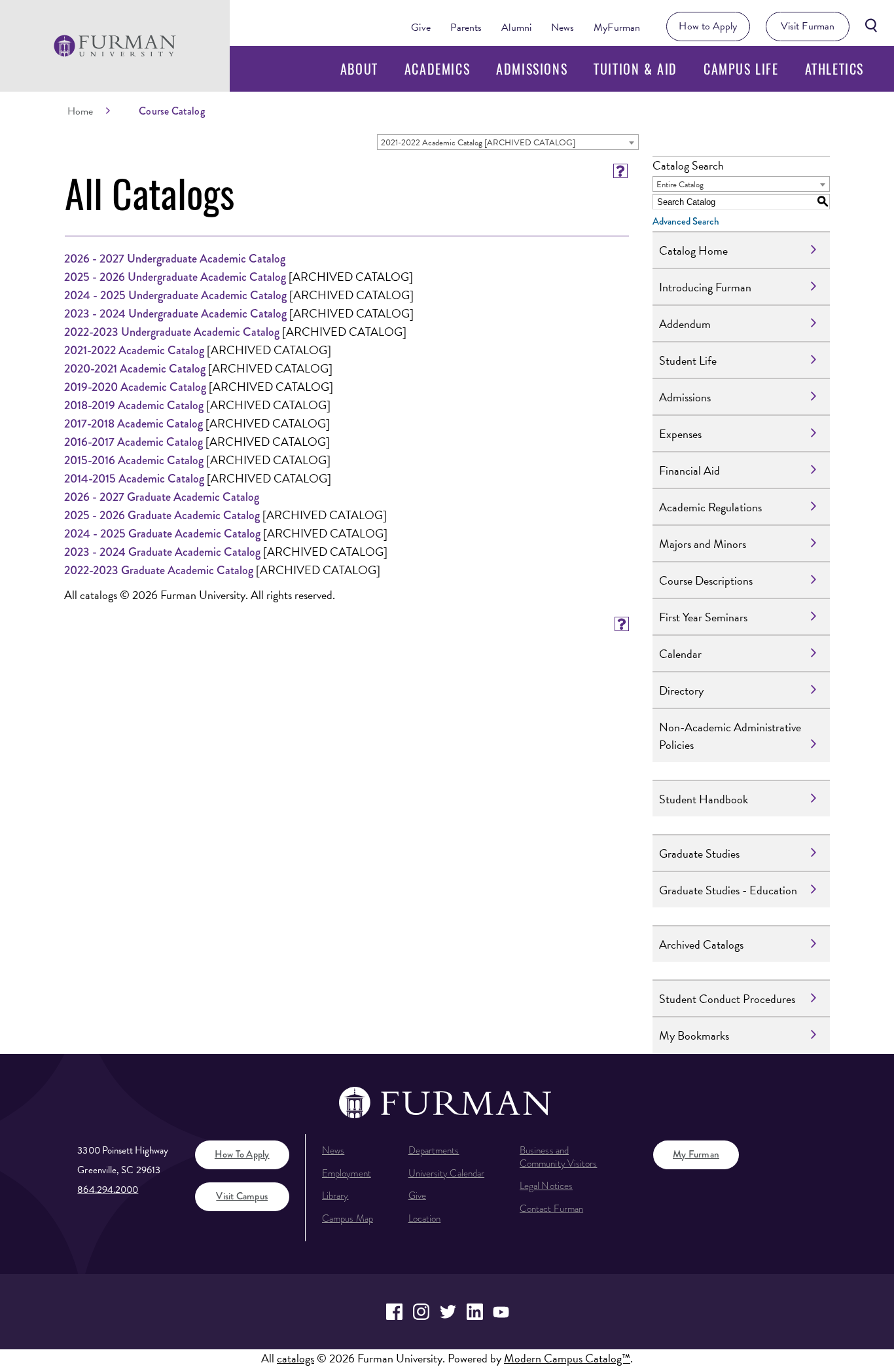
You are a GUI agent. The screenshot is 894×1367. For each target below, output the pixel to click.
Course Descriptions (706, 580)
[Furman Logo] (115, 45)
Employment (346, 1173)
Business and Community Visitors (558, 1157)
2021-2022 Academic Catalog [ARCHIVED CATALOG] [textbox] (478, 142)
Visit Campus (242, 1196)
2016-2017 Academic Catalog (133, 441)
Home (80, 111)
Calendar (680, 654)
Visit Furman (807, 26)
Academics (437, 69)
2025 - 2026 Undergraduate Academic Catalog (175, 276)
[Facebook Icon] (394, 1311)
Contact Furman (551, 1208)
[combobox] (508, 142)
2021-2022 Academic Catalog (134, 350)
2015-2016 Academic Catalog (134, 460)
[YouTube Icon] (502, 1311)
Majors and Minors (702, 544)
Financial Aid (689, 470)
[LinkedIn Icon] (475, 1311)
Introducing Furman (705, 287)
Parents (466, 27)
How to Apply (708, 26)
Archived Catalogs (701, 944)
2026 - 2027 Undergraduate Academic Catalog (174, 258)
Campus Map (347, 1218)
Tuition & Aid (635, 69)
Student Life (688, 360)
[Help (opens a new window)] (620, 171)
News (562, 27)
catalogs (295, 1358)
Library (335, 1195)
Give (420, 27)
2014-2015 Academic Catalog (134, 478)
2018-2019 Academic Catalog (134, 405)
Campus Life (741, 69)
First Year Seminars (703, 617)
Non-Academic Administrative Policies (730, 736)
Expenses (680, 434)
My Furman (696, 1154)
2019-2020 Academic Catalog (135, 386)
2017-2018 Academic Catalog (133, 423)
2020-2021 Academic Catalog (135, 368)
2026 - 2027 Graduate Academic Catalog (161, 496)
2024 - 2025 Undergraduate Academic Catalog (175, 295)
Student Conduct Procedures (727, 999)
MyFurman (617, 27)
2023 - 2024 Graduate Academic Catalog (162, 551)
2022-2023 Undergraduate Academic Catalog (171, 331)
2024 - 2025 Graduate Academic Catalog (162, 533)
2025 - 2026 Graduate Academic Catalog (162, 515)
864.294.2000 (107, 1189)
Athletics (834, 69)
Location (424, 1218)
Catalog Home (693, 250)
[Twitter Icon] (448, 1311)
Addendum (685, 324)
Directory (681, 690)
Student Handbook (703, 799)
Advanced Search (686, 221)
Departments (433, 1150)
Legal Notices (546, 1185)
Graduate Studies (699, 853)
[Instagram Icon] (421, 1311)
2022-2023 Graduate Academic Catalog (158, 570)
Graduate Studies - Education (728, 890)
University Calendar (446, 1173)
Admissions (531, 69)
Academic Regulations (710, 507)
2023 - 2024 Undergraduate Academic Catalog (175, 313)
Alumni (516, 27)
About (359, 69)
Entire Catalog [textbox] (680, 184)
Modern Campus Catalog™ (567, 1358)
